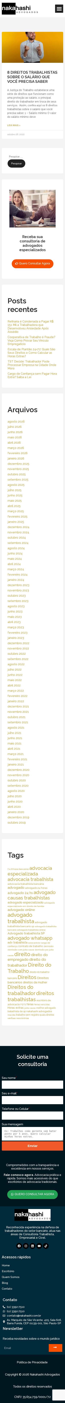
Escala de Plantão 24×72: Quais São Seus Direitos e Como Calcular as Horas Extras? (31, 353)
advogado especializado (26, 902)
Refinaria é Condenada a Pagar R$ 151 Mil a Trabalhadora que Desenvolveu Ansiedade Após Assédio (31, 327)
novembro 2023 (18, 590)
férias (30, 1004)
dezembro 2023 (18, 585)
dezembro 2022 (18, 643)
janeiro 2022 (16, 701)
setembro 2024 (18, 543)
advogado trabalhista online (31, 930)
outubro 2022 (17, 653)
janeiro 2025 (16, 522)
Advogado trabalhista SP (26, 933)
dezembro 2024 (18, 527)
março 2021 (16, 754)
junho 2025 (15, 495)
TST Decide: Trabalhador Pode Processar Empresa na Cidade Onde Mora (32, 365)
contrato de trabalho (30, 946)
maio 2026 (15, 437)
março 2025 (16, 511)
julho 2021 (14, 733)
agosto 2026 (16, 421)
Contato (7, 1288)
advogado (16, 887)
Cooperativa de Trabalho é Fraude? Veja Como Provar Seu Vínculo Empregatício (31, 340)
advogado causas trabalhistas (32, 895)
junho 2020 (15, 801)
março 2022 (16, 690)
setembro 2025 (18, 479)
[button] (59, 9)
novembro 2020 (18, 775)
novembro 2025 (18, 469)
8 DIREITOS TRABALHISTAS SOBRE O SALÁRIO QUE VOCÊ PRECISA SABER (32, 77)
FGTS (23, 1004)
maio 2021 (14, 743)
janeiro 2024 (16, 580)
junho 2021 (15, 738)
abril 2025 (14, 506)
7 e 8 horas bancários (18, 869)
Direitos (27, 977)
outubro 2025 (17, 474)
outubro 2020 (17, 780)
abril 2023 (14, 622)
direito (22, 954)
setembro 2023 (18, 601)
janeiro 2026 (16, 458)
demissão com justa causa (21, 949)
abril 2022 (14, 685)
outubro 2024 (17, 537)
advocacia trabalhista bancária (26, 883)
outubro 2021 (16, 717)
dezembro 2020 (18, 770)
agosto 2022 (16, 664)
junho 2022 (15, 675)
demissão (48, 946)
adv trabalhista (17, 942)
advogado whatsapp (30, 938)
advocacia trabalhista (30, 879)
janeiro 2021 (16, 764)
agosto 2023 (16, 606)
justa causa (30, 1008)
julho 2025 (14, 490)
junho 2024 (15, 553)
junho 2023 (15, 611)
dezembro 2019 (18, 817)
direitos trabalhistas (31, 996)
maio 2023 (15, 617)
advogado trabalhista (21, 918)
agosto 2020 (16, 791)
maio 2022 (15, 680)
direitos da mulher (35, 982)
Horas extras (16, 1007)
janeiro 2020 (16, 812)
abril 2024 (14, 564)
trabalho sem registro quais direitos (35, 1014)
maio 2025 (15, 500)
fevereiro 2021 (17, 759)
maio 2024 (15, 558)
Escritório (8, 1271)
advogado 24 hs (20, 893)
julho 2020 (15, 796)
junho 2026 (15, 432)
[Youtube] (39, 1246)
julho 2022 (14, 669)
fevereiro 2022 (17, 696)
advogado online (21, 910)
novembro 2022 (18, 648)
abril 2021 (14, 748)
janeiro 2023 (16, 638)
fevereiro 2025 (17, 516)
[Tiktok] (46, 1246)
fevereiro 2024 (18, 574)
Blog (5, 1283)
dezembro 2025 (18, 463)
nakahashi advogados (39, 1011)
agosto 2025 (16, 485)
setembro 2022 (18, 659)
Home (6, 1265)
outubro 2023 (17, 595)
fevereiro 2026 (18, 453)
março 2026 (16, 448)
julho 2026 (15, 427)
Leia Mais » (13, 125)
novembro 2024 (18, 532)
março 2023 (16, 627)
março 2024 (16, 569)
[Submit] (55, 1348)
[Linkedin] (32, 1246)
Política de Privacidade (32, 1362)
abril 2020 (14, 806)
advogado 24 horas (36, 888)
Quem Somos (11, 1277)
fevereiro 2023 (17, 632)
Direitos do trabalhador (21, 990)
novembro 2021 (18, 712)
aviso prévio (34, 943)
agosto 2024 (16, 548)
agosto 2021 (16, 727)
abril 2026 (14, 442)
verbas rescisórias (18, 1018)
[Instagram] (26, 1246)
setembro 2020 (18, 785)
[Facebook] (19, 1246)
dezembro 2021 (18, 706)
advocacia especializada (30, 871)
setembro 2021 (18, 722)
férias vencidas (42, 1004)
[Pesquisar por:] (25, 156)
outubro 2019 (17, 822)
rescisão (11, 1015)
